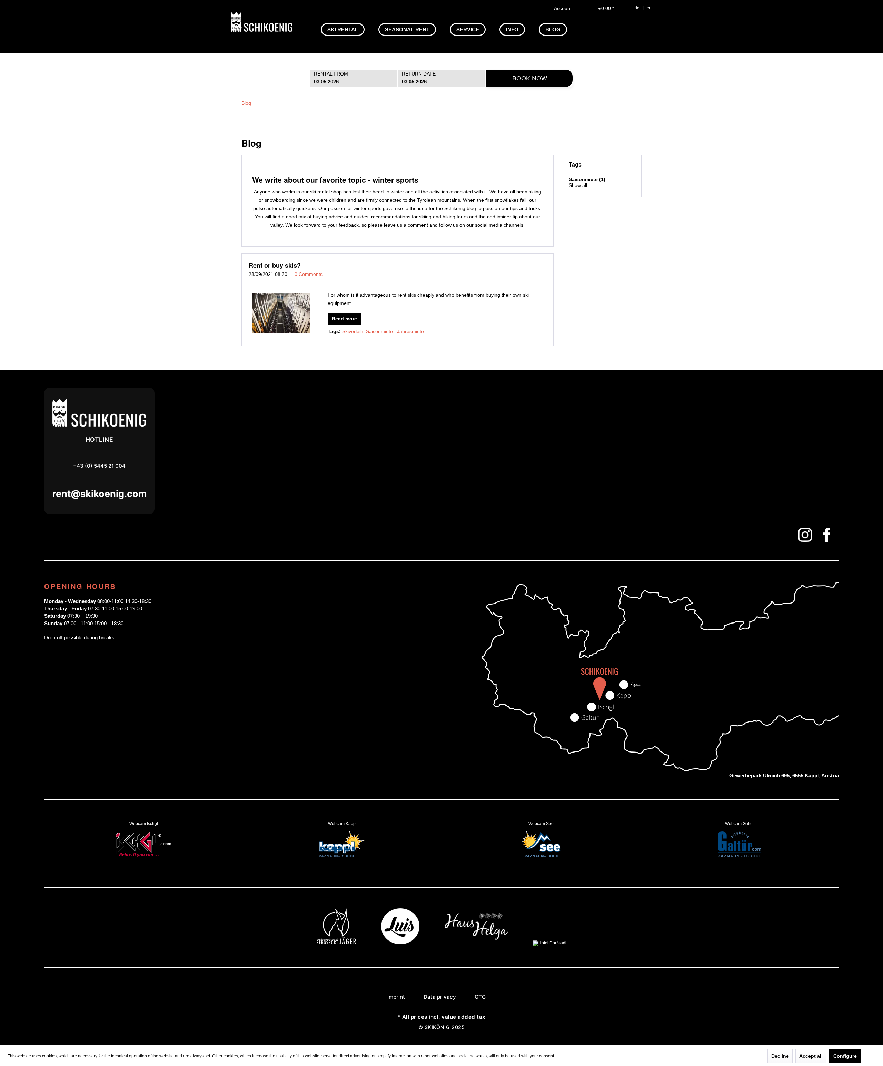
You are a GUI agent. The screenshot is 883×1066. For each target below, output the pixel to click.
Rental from (331, 74)
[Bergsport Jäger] (336, 942)
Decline (780, 1056)
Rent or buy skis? (275, 265)
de (637, 8)
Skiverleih (352, 331)
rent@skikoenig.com (99, 493)
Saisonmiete (380, 331)
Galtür (739, 845)
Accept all (811, 1056)
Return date (419, 74)
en (649, 8)
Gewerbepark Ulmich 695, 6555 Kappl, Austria (784, 775)
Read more (344, 318)
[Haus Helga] (476, 942)
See (541, 845)
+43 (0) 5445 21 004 (99, 465)
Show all (578, 185)
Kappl (342, 845)
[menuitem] (342, 29)
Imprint (396, 997)
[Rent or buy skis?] (281, 313)
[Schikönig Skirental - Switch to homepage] (261, 22)
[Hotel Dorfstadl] (549, 942)
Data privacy (440, 997)
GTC (480, 997)
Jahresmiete (410, 331)
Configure (845, 1056)
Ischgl (143, 845)
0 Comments (309, 274)
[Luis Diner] (400, 942)
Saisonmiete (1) (587, 179)
